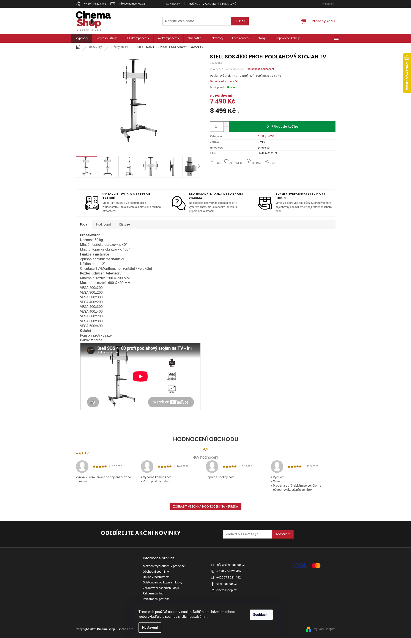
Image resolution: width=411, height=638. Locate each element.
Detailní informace (222, 81)
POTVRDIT (283, 534)
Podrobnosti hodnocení (260, 69)
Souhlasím (261, 615)
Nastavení (150, 627)
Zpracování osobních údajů (161, 588)
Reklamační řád (153, 593)
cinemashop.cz (226, 583)
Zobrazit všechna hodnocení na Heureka (205, 506)
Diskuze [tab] (124, 224)
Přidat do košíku (285, 126)
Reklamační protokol (156, 599)
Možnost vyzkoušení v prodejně (212, 3)
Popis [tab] (84, 224)
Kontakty (173, 3)
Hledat (240, 21)
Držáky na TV (266, 136)
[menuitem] (81, 38)
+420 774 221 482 (228, 577)
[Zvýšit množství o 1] (226, 124)
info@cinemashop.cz (230, 564)
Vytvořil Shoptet (324, 629)
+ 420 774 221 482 (228, 571)
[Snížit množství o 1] (226, 129)
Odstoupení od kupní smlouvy (162, 582)
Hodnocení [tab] (103, 224)
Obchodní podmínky (156, 571)
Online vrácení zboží (156, 577)
